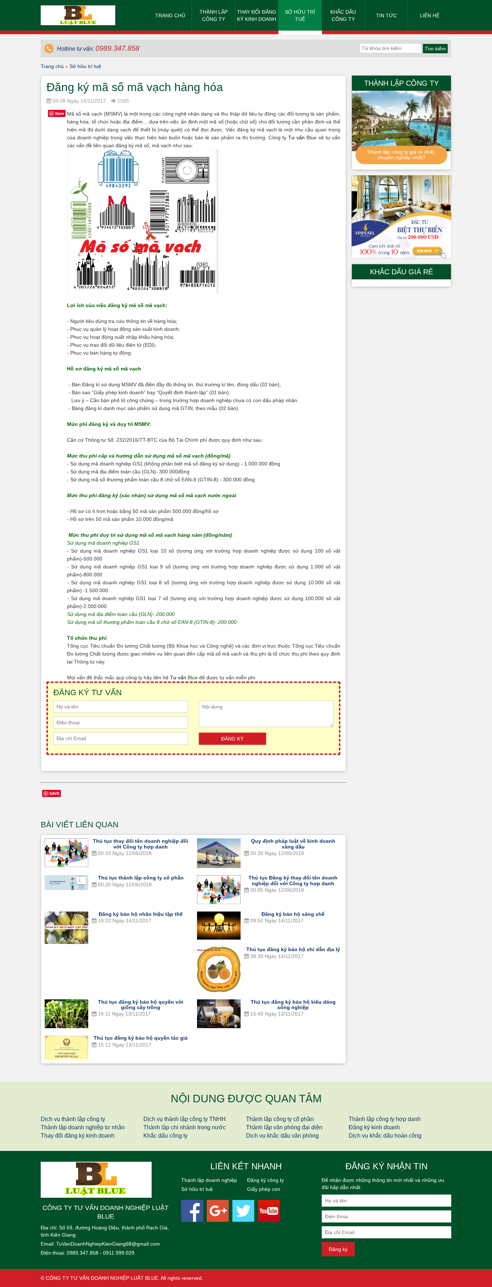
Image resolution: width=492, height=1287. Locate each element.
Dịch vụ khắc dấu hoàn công (385, 1136)
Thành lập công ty (214, 15)
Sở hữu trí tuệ (300, 15)
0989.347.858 (82, 1253)
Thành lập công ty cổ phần (280, 1119)
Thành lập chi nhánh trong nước (184, 1127)
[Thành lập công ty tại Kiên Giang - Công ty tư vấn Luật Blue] (78, 15)
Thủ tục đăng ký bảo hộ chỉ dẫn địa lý (293, 949)
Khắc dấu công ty (343, 15)
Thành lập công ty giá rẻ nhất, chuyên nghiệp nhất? (401, 154)
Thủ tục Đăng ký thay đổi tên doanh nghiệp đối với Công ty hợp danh (293, 880)
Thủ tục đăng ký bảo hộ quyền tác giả (141, 1038)
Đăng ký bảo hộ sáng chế (293, 914)
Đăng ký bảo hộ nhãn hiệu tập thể (141, 914)
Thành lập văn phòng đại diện (284, 1127)
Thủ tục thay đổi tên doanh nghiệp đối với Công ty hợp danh (140, 843)
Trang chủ (170, 15)
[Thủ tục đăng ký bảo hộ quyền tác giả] (66, 1047)
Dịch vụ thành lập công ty (73, 1119)
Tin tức (386, 15)
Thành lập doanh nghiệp (209, 1180)
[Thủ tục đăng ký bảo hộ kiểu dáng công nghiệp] (219, 1014)
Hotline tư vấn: (97, 49)
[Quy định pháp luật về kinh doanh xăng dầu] (219, 853)
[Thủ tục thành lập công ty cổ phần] (66, 882)
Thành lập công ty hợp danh (385, 1119)
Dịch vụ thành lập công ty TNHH (184, 1119)
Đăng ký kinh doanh (374, 1127)
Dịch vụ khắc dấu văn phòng (282, 1136)
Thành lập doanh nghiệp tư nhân (83, 1127)
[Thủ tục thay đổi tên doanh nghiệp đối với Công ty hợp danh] (66, 852)
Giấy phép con (263, 1189)
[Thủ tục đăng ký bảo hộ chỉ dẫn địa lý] (219, 969)
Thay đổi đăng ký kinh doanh (256, 15)
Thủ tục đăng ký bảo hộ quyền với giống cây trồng (140, 1004)
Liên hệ (429, 15)
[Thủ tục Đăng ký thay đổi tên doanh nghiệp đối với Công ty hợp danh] (219, 889)
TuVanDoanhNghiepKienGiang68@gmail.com (108, 1244)
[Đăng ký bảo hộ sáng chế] (219, 926)
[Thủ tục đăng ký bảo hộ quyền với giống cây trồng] (66, 1013)
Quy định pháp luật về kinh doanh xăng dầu (293, 843)
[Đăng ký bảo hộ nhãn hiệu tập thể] (66, 928)
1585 (122, 101)
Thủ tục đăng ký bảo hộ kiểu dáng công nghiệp (293, 1004)
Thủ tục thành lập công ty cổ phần (141, 878)
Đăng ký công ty (265, 1180)
